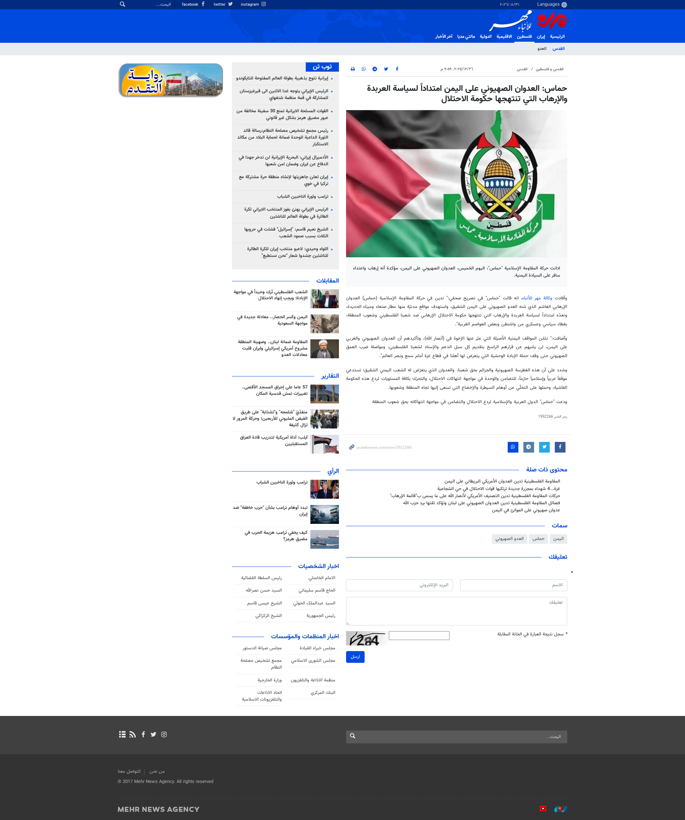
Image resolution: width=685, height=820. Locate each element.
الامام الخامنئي (322, 578)
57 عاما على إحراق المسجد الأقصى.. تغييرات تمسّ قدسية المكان (275, 390)
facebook (190, 5)
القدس (559, 48)
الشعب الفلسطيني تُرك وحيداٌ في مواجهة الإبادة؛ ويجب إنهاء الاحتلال (271, 295)
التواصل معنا (129, 771)
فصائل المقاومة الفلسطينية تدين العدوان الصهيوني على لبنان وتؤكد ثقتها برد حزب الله (481, 503)
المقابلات (327, 281)
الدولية (486, 36)
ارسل (355, 656)
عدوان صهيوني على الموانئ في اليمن (526, 510)
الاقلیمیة (504, 36)
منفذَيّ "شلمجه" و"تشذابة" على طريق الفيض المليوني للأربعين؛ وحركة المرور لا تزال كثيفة (270, 419)
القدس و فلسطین (550, 69)
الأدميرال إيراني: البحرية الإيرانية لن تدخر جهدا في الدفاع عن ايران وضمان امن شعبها (283, 161)
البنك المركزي (323, 692)
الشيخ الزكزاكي (268, 615)
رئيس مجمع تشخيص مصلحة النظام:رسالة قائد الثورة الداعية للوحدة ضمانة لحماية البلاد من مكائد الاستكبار (282, 137)
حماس (538, 538)
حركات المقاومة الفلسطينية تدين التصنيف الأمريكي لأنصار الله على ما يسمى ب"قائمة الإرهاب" (475, 496)
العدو (542, 48)
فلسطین (524, 36)
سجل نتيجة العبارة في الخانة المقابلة (532, 634)
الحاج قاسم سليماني (317, 590)
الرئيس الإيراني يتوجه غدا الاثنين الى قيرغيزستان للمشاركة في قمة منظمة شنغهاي (284, 95)
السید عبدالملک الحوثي (314, 603)
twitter (220, 5)
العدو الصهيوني (510, 538)
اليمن (558, 538)
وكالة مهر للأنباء (537, 298)
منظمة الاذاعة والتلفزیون (313, 680)
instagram (250, 5)
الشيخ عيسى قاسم (264, 603)
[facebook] (142, 735)
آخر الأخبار (443, 36)
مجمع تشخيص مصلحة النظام (261, 664)
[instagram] (163, 735)
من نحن (157, 771)
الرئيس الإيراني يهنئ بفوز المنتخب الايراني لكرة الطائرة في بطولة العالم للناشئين (286, 213)
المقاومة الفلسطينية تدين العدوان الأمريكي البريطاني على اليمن (502, 481)
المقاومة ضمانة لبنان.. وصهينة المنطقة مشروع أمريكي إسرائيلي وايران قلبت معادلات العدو (273, 349)
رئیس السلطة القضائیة (261, 578)
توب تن (322, 67)
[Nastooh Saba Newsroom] (557, 809)
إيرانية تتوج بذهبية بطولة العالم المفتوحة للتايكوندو (282, 78)
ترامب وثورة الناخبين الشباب (302, 196)
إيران (541, 36)
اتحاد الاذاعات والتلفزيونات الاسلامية (262, 696)
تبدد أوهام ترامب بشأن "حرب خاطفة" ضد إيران (270, 511)
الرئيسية (557, 36)
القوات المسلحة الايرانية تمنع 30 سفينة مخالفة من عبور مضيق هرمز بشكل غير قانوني (282, 115)
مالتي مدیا (466, 36)
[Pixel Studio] (539, 809)
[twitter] (153, 735)
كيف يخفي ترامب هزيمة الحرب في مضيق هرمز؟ (276, 536)
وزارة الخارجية (270, 680)
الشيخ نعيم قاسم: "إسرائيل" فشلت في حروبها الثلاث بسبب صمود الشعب (286, 233)
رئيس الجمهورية (320, 615)
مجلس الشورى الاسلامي (313, 660)
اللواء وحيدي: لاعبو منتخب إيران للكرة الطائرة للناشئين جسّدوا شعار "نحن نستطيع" (287, 252)
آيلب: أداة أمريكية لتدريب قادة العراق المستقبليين (274, 441)
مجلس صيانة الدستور (262, 648)
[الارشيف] (122, 735)
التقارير (330, 376)
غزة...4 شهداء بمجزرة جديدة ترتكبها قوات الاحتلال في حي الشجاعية (498, 488)
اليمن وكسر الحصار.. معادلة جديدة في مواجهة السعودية (272, 320)
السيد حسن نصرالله (264, 590)
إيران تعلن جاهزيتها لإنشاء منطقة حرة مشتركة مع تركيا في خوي (283, 180)
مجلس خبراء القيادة (317, 648)
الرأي (333, 471)
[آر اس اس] (132, 735)
